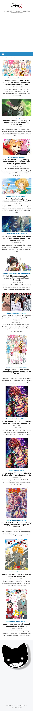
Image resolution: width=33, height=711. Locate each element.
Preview (23, 196)
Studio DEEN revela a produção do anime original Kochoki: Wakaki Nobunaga (16, 278)
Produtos (24, 367)
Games (19, 313)
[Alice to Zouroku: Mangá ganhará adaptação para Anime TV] (16, 604)
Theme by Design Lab (17, 707)
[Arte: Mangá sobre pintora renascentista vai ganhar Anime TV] (16, 186)
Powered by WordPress (21, 706)
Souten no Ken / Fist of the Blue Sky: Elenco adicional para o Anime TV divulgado (16, 423)
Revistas (23, 118)
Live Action (17, 78)
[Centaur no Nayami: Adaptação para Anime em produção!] (16, 554)
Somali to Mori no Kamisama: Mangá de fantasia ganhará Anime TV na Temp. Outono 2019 (16, 238)
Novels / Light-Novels (19, 273)
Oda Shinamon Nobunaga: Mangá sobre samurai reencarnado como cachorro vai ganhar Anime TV (16, 162)
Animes (9, 118)
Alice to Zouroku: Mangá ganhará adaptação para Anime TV (16, 625)
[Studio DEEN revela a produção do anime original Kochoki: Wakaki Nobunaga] (16, 263)
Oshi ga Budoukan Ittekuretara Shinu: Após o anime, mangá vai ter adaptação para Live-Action (16, 82)
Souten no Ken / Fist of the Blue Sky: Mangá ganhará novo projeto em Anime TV (16, 525)
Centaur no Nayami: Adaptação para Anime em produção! (16, 575)
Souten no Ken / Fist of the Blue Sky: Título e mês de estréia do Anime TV (16, 474)
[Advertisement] (16, 33)
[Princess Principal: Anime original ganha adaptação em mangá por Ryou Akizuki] (16, 107)
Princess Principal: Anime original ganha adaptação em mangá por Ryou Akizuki (16, 123)
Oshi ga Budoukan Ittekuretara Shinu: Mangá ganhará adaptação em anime (16, 372)
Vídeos (25, 418)
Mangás (23, 78)
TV (24, 157)
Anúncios (10, 78)
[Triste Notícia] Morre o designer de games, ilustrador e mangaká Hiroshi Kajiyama (16, 318)
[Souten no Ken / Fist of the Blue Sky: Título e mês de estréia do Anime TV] (16, 453)
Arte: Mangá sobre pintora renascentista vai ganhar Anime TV (17, 200)
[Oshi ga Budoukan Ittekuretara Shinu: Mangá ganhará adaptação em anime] (16, 350)
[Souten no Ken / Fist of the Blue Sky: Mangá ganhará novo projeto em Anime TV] (16, 503)
